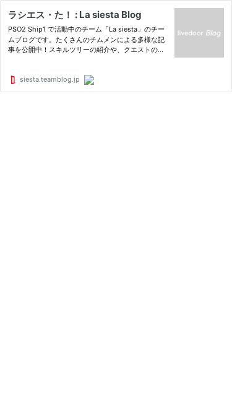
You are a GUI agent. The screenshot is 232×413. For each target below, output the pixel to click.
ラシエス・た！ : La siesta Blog (75, 14)
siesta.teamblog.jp (49, 79)
